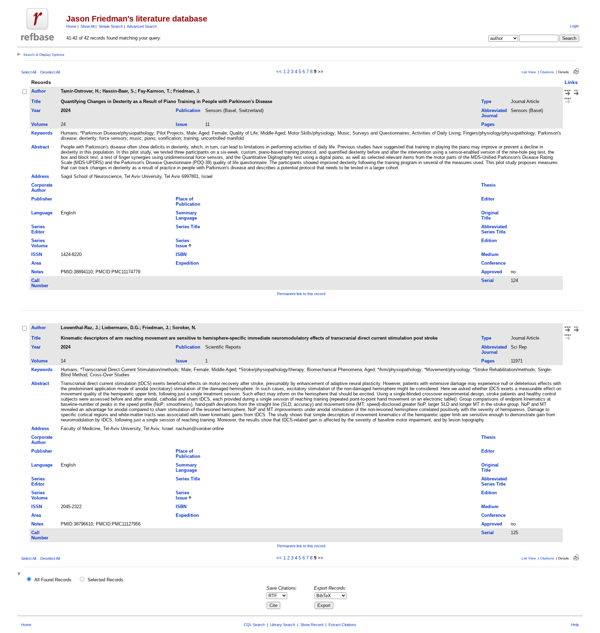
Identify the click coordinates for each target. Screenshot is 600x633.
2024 (65, 110)
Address (40, 176)
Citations (547, 72)
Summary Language (186, 215)
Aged (204, 133)
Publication (188, 110)
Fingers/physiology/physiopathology (499, 133)
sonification (169, 138)
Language (41, 212)
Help (575, 625)
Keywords (41, 133)
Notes (37, 271)
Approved (491, 271)
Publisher (41, 199)
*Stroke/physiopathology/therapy (271, 369)
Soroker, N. (184, 327)
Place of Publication (188, 201)
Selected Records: (106, 579)
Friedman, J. (186, 91)
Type (486, 101)
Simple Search (111, 26)
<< (279, 71)
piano (149, 138)
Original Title (490, 215)
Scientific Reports (223, 347)
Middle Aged (272, 133)
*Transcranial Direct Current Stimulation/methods (129, 369)
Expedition (187, 263)
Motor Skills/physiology (311, 133)
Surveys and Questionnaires (380, 133)
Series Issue (182, 243)
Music (344, 133)
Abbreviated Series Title (494, 229)
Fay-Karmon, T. (154, 91)
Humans (69, 133)
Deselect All (50, 72)
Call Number (39, 283)
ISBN (181, 254)
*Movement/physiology (447, 369)
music (136, 138)
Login (574, 26)
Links (571, 82)
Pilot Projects (170, 133)
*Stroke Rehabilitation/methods (504, 369)
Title (36, 101)
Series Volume (39, 243)
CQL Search (254, 625)
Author (38, 91)
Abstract (40, 146)
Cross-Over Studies (110, 374)
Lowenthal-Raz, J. (80, 327)
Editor (487, 199)
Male (191, 133)
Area (36, 263)
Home (71, 26)
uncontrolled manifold (222, 138)
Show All (87, 26)
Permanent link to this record (301, 294)
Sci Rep (519, 347)
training (191, 138)
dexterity (88, 138)
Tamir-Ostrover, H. (80, 91)
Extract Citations (342, 625)
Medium (490, 254)
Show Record (311, 625)
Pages (487, 124)
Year (36, 110)
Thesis (488, 185)
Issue (181, 124)
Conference (493, 263)
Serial (487, 280)
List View (529, 72)
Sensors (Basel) (527, 110)
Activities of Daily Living (436, 133)
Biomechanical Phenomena (334, 369)
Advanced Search (142, 26)
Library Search (282, 625)
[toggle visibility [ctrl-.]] (19, 574)
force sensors (113, 138)
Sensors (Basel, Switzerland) (234, 110)
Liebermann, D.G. (121, 327)
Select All (28, 72)
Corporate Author (41, 187)
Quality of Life (244, 133)
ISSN (36, 254)
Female (219, 133)
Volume (39, 124)
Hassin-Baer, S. (118, 91)
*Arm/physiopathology (399, 369)
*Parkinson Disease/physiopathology (117, 133)
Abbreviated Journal (494, 113)
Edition (489, 240)
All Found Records (53, 579)
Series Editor (38, 229)
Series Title (188, 226)
